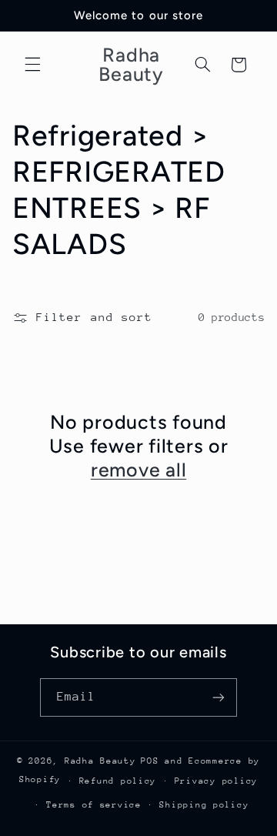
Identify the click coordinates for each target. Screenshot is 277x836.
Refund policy (118, 781)
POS (150, 761)
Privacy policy (216, 781)
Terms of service (94, 805)
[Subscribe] (218, 697)
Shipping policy (204, 805)
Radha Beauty (100, 761)
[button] (32, 64)
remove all (139, 469)
